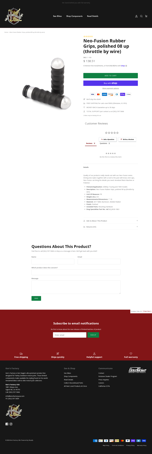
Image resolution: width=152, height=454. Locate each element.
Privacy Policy (130, 445)
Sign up (93, 335)
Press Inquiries (103, 380)
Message (34, 278)
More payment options (110, 88)
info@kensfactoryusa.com (15, 396)
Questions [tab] (103, 143)
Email (80, 257)
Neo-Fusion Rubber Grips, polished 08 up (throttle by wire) (27, 32)
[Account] (136, 16)
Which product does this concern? (44, 268)
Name (33, 257)
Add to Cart (111, 76)
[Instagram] (11, 424)
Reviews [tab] (89, 143)
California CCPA (104, 386)
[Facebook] (7, 424)
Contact (101, 373)
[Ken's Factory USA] (13, 16)
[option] (46, 83)
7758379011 (147, 311)
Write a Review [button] (128, 139)
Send (36, 298)
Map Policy (106, 445)
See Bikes (57, 16)
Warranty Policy (141, 445)
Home (6, 32)
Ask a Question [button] (108, 139)
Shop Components (74, 16)
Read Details (92, 16)
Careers (101, 383)
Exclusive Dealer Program (107, 376)
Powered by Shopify (27, 440)
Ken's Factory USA (15, 440)
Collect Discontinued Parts (73, 383)
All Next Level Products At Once (75, 386)
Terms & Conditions (118, 445)
